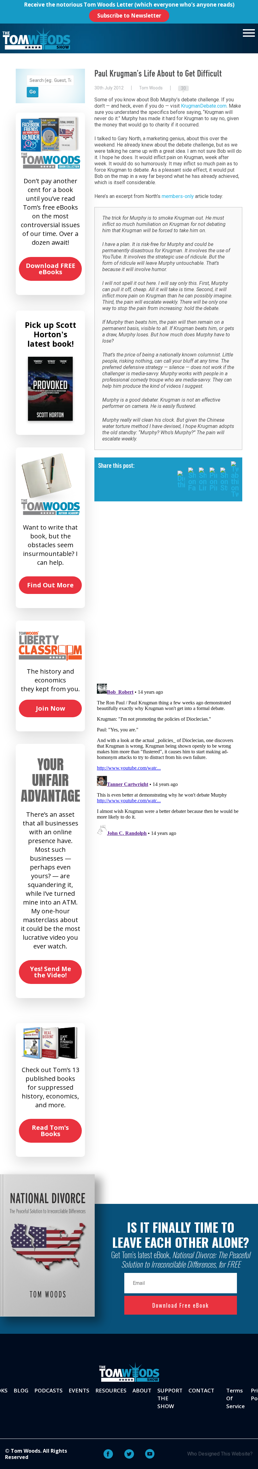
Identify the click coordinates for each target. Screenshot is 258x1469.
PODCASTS (48, 1390)
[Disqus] (168, 597)
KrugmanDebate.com (204, 106)
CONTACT (201, 1390)
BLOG (21, 1390)
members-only (178, 196)
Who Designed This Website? (220, 1454)
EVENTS (79, 1390)
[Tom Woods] (36, 38)
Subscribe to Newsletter (129, 15)
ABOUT (141, 1390)
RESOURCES (110, 1390)
